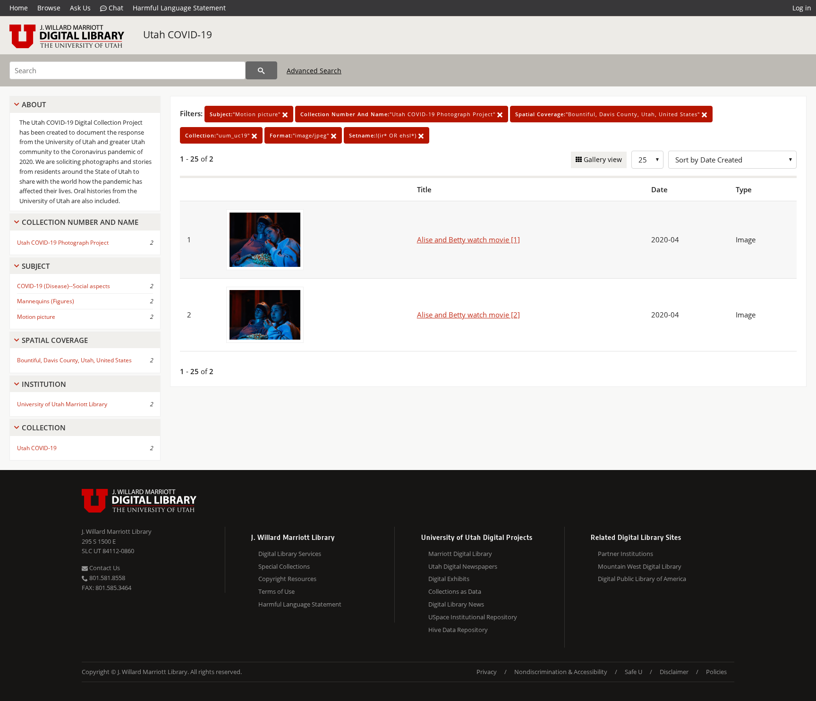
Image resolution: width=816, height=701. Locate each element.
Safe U (633, 671)
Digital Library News (456, 604)
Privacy (486, 671)
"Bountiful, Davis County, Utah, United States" (608, 114)
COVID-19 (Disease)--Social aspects (63, 286)
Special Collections (284, 566)
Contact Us (104, 568)
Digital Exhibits (448, 578)
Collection (44, 427)
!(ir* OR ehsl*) (383, 135)
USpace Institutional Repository (472, 617)
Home (18, 7)
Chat (115, 7)
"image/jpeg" (300, 135)
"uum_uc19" (218, 135)
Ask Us (80, 7)
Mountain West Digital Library (639, 566)
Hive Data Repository (458, 629)
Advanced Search (314, 70)
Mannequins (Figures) (45, 301)
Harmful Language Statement (179, 7)
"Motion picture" (246, 114)
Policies (716, 671)
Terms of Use (276, 591)
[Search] (261, 70)
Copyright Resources (287, 578)
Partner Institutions (625, 553)
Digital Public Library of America (642, 578)
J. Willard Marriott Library (117, 531)
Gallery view (602, 159)
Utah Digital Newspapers (462, 566)
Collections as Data (454, 591)
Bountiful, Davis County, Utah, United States (74, 360)
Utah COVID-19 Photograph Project (63, 243)
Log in (801, 7)
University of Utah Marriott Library (62, 404)
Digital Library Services (289, 553)
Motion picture (36, 317)
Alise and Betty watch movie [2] (468, 314)
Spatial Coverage (55, 340)
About (34, 104)
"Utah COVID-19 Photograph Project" (398, 114)
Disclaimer (674, 671)
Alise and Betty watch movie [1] (468, 239)
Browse (48, 7)
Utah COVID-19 (177, 34)
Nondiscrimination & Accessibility (560, 671)
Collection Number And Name (80, 222)
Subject (36, 266)
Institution (44, 384)
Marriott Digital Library (460, 553)
